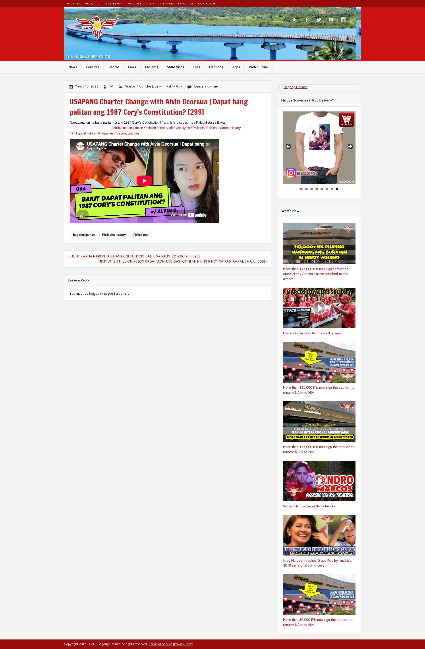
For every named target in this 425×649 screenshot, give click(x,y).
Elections (216, 67)
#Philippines (105, 133)
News (73, 67)
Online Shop (113, 3)
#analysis (183, 128)
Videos (130, 86)
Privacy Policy (183, 644)
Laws (132, 67)
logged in (96, 294)
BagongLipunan (84, 234)
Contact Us (206, 3)
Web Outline (258, 67)
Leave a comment (207, 86)
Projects (151, 67)
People (113, 67)
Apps (236, 67)
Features (92, 67)
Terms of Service (160, 644)
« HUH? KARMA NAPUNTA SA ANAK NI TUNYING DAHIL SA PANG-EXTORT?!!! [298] (134, 256)
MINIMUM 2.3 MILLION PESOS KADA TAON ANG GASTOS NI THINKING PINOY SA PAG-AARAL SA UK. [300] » (183, 261)
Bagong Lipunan (295, 87)
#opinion (150, 128)
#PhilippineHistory (83, 133)
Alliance (166, 3)
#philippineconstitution (127, 128)
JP (111, 86)
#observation (166, 128)
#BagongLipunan (127, 133)
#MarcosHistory (229, 128)
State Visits (175, 67)
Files (196, 67)
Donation (185, 3)
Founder (73, 3)
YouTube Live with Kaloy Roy (159, 86)
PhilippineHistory (114, 234)
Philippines (140, 234)
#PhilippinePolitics (204, 128)
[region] (319, 147)
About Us (92, 3)
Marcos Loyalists (141, 3)
